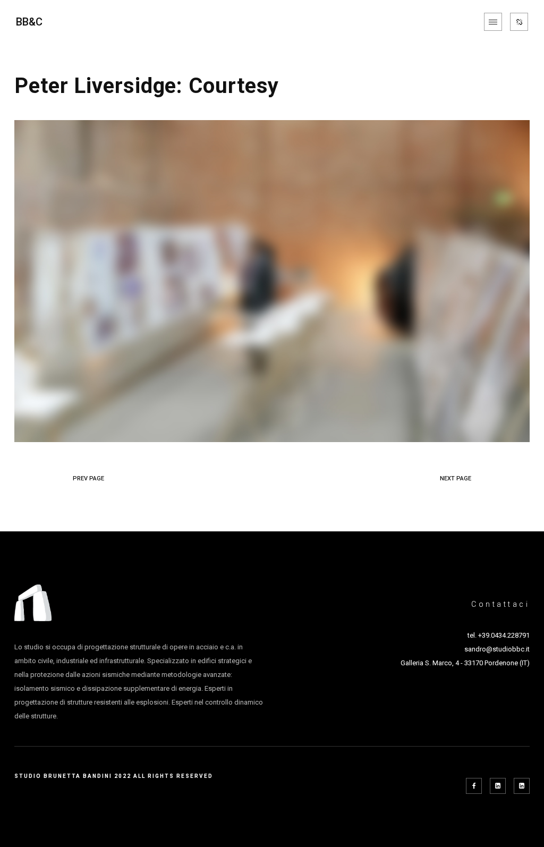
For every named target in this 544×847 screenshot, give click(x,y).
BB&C (29, 21)
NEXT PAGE (455, 478)
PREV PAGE (88, 478)
